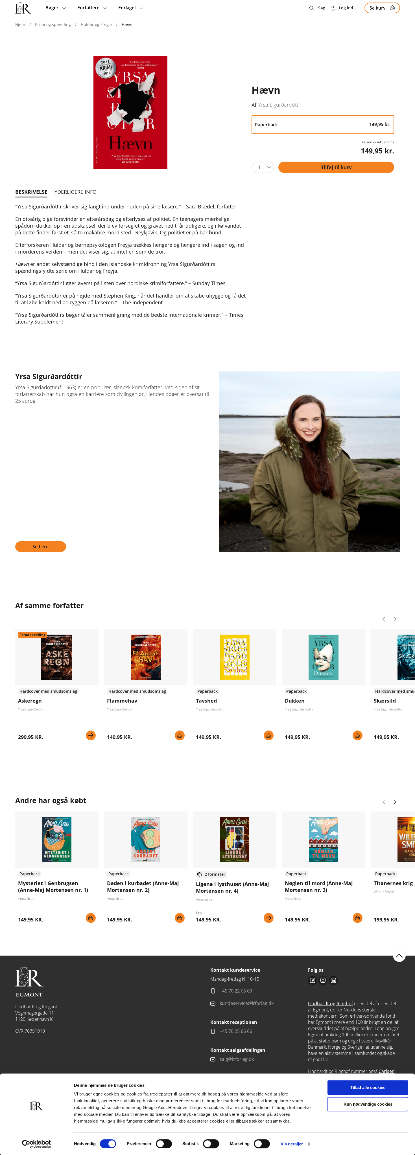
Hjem (20, 24)
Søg (321, 7)
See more (57, 687)
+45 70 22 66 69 (236, 991)
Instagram (322, 980)
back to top (399, 955)
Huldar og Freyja (96, 24)
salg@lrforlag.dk (237, 1059)
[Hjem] (23, 8)
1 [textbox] (259, 167)
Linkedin (333, 980)
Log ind (346, 7)
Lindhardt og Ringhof (330, 1003)
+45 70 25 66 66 (236, 1031)
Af (254, 105)
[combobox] (263, 167)
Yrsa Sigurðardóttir (280, 104)
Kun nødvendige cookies (368, 1104)
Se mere (91, 735)
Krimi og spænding (53, 24)
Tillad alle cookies (367, 1087)
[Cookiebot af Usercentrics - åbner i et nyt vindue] (36, 1144)
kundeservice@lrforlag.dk (247, 1003)
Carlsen (387, 1071)
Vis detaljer (292, 1143)
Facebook (312, 980)
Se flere (40, 547)
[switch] (164, 1143)
